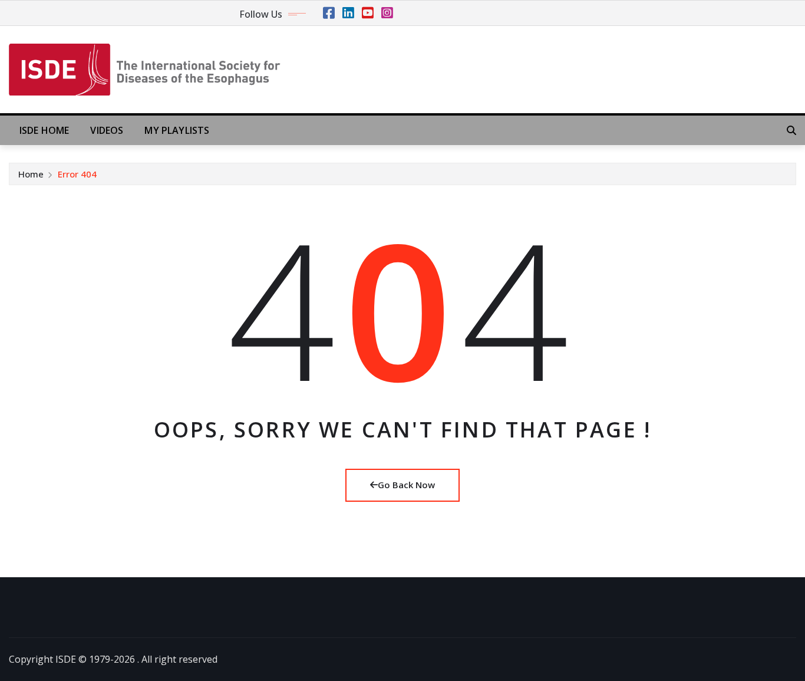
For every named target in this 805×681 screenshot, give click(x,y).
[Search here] (791, 130)
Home (31, 174)
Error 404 (77, 174)
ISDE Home (44, 130)
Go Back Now (406, 485)
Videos (106, 130)
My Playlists (176, 130)
